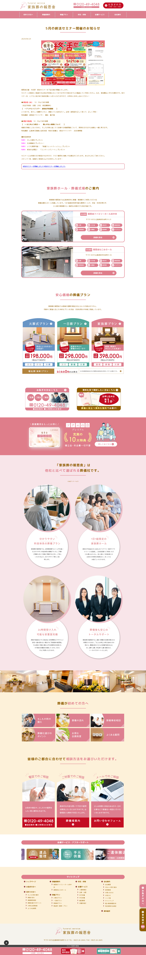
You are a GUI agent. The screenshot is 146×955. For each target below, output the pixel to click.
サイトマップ (109, 901)
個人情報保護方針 (110, 903)
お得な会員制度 (32, 906)
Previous (20, 854)
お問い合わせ (109, 893)
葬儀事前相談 (32, 900)
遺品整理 (82, 900)
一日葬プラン (58, 900)
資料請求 (107, 911)
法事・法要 (82, 892)
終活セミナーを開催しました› (55, 166)
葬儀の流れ (31, 897)
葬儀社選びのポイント (35, 903)
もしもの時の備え (33, 895)
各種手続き (82, 903)
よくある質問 (32, 908)
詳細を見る (97, 237)
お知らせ (108, 895)
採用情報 (108, 890)
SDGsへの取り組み (111, 887)
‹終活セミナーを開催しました (33, 166)
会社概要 (108, 884)
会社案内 (117, 15)
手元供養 (82, 898)
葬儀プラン (64, 15)
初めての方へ (28, 15)
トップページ (31, 881)
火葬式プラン (58, 898)
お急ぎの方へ (31, 887)
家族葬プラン (58, 903)
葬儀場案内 (46, 15)
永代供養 (82, 895)
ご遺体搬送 (82, 890)
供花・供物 (82, 15)
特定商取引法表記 (110, 906)
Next (126, 854)
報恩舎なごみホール (60, 890)
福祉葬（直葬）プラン (60, 906)
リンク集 (108, 898)
